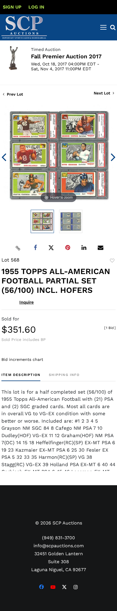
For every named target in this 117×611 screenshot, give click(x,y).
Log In (36, 7)
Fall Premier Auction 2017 (66, 56)
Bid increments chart (22, 359)
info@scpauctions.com (59, 545)
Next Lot (102, 93)
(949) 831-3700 (58, 537)
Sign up (12, 7)
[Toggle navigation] (103, 27)
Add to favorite (112, 261)
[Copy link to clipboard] (18, 247)
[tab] (20, 377)
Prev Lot (14, 94)
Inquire (26, 302)
